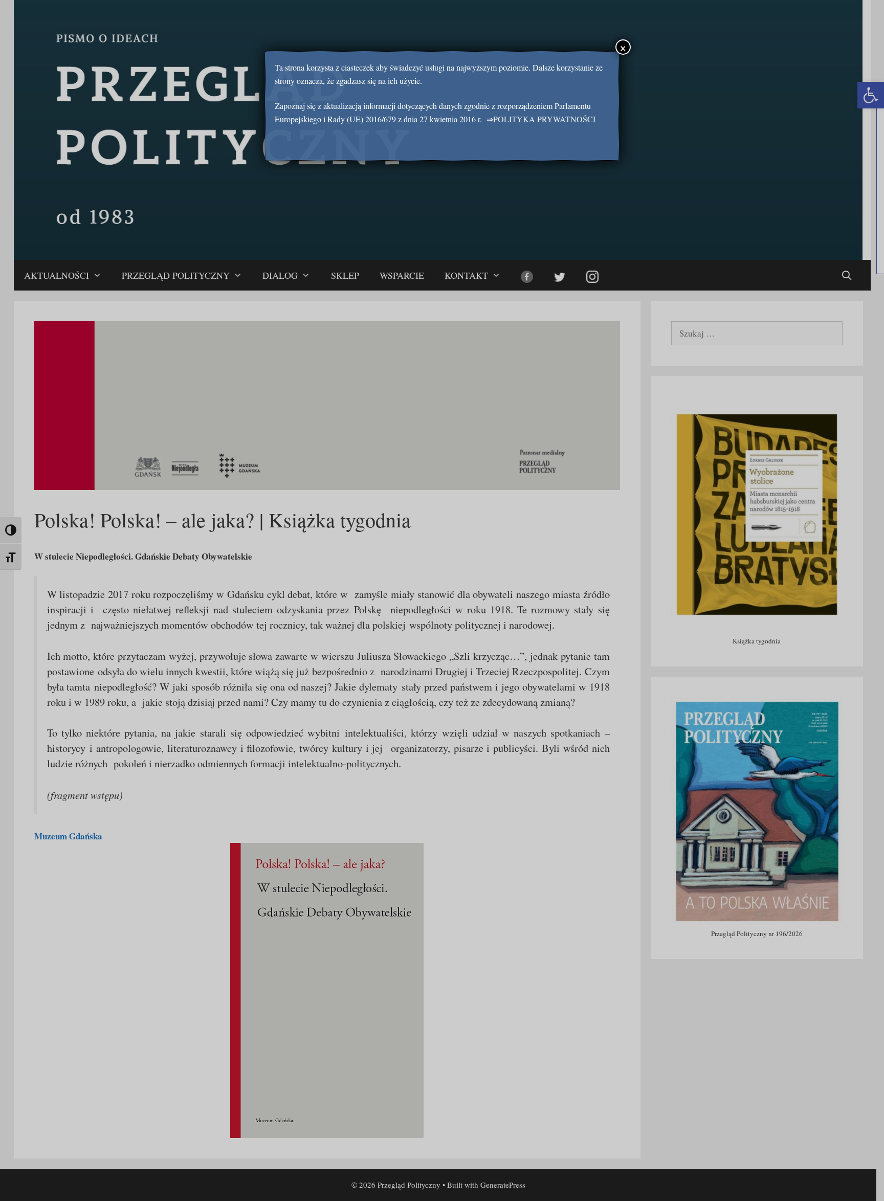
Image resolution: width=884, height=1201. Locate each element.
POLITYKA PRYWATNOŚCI (544, 119)
